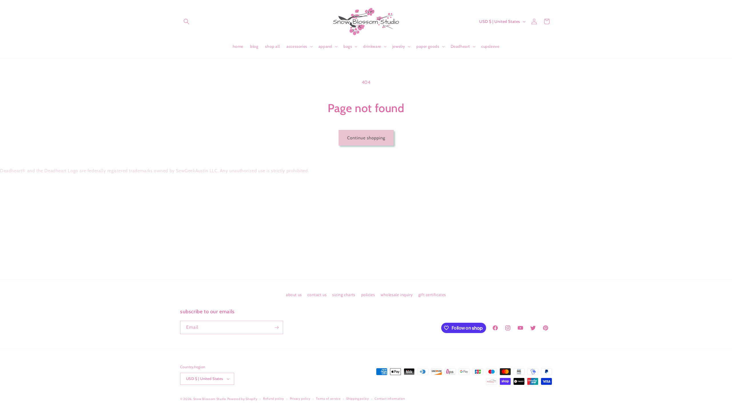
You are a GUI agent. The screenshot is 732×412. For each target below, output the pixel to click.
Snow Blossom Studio (209, 399)
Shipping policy (357, 399)
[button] (186, 21)
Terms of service (328, 399)
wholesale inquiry (397, 294)
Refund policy (273, 399)
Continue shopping (366, 137)
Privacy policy (300, 399)
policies (368, 294)
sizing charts (343, 294)
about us (294, 294)
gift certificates (432, 294)
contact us (317, 294)
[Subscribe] (276, 327)
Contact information (390, 399)
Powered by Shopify (242, 399)
